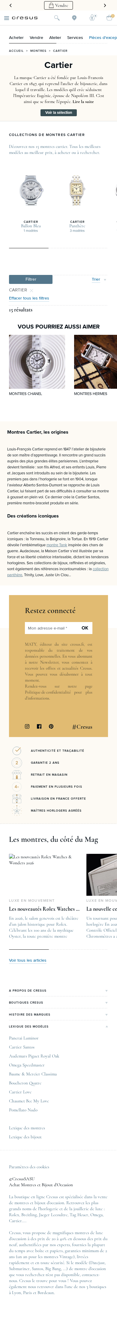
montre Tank (56, 545)
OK (85, 628)
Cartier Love (20, 1092)
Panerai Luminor (24, 1038)
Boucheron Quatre (25, 1083)
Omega (96, 1214)
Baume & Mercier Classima (33, 1074)
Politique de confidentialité (48, 692)
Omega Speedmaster (27, 1065)
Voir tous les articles (27, 960)
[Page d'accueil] (25, 17)
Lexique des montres (27, 1128)
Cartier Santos (21, 1047)
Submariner (19, 1268)
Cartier (15, 1220)
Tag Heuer (79, 1214)
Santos (37, 1268)
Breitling (29, 1214)
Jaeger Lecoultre (53, 1214)
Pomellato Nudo (23, 1110)
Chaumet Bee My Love (29, 1101)
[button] (30, 279)
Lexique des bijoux (25, 1137)
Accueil (16, 50)
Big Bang (53, 1268)
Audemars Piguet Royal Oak (34, 1056)
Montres (38, 50)
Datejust (97, 1262)
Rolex (14, 1214)
